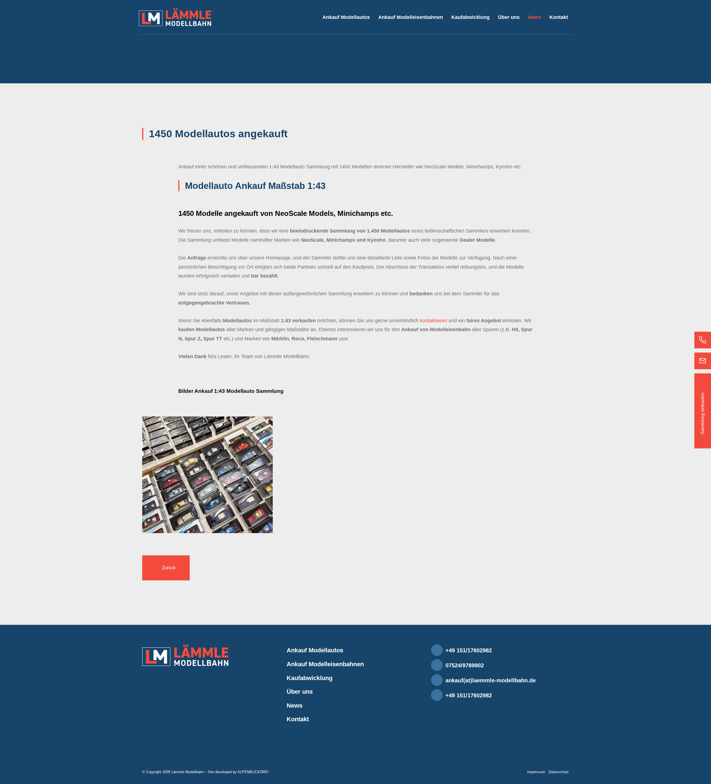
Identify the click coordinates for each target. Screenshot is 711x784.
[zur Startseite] (175, 17)
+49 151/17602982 (468, 650)
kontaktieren (433, 320)
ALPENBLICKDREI (253, 772)
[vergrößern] (207, 474)
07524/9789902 (464, 665)
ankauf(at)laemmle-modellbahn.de (490, 680)
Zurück (169, 567)
